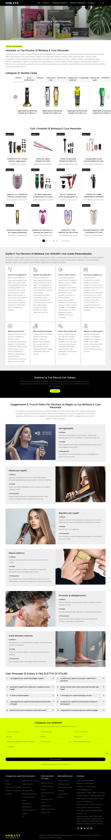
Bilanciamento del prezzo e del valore (42, 331)
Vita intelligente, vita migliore (12, 838)
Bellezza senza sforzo (16, 331)
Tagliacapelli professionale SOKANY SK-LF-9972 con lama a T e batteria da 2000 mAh (24, 112)
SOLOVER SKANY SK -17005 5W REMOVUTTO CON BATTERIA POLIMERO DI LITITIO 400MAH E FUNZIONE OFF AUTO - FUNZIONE (93, 231)
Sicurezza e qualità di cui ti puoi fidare (93, 275)
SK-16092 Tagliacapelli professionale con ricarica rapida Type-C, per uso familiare (42, 196)
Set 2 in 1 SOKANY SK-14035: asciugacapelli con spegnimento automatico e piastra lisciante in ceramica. (68, 196)
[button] (15, 97)
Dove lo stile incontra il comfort (66, 275)
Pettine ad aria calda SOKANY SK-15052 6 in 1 (68, 160)
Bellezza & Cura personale (62, 24)
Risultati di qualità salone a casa (42, 275)
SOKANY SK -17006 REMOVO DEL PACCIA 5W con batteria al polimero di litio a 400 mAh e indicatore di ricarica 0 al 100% (68, 231)
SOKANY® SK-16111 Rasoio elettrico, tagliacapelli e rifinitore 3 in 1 (17, 160)
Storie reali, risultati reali (67, 331)
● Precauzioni (64, 451)
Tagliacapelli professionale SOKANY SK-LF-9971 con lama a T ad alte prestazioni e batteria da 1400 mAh (74, 112)
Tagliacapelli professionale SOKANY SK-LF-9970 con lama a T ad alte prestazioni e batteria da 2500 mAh (99, 112)
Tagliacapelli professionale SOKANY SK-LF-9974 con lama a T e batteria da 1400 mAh (49, 112)
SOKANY (42, 24)
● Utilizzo (62, 432)
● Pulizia (62, 442)
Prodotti (49, 24)
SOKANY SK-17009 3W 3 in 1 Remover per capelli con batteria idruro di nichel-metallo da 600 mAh (42, 231)
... (50, 240)
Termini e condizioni (54, 838)
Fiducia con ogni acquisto (93, 331)
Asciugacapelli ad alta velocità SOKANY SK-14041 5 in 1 (94, 160)
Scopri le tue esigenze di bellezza (17, 275)
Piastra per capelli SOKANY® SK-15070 (42, 160)
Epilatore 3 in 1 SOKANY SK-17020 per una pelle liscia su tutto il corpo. (17, 196)
